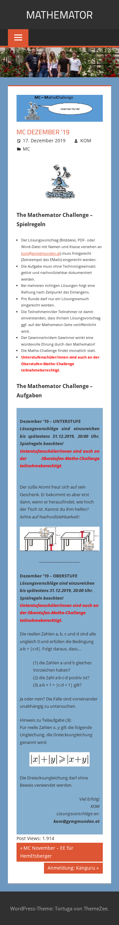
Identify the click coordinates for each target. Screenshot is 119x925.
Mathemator (59, 15)
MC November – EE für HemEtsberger (46, 851)
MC (26, 149)
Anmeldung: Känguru (71, 869)
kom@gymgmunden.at (40, 253)
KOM (85, 140)
